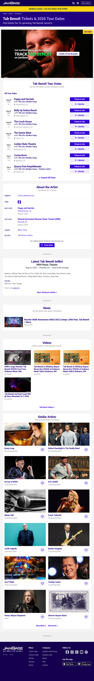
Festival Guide (34, 655)
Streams (32, 662)
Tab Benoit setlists (25, 235)
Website (8, 195)
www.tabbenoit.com (26, 195)
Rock (25, 230)
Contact (45, 665)
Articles (31, 658)
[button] (73, 3)
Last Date (8, 219)
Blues (20, 230)
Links (6, 202)
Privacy (5, 654)
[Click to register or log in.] (42, 449)
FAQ (43, 662)
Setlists (7, 235)
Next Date (8, 208)
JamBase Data (47, 655)
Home (5, 14)
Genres (7, 230)
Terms (11, 654)
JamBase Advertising (49, 651)
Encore (7, 281)
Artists (11, 14)
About (44, 658)
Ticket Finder (33, 651)
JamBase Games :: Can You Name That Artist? (48, 9)
